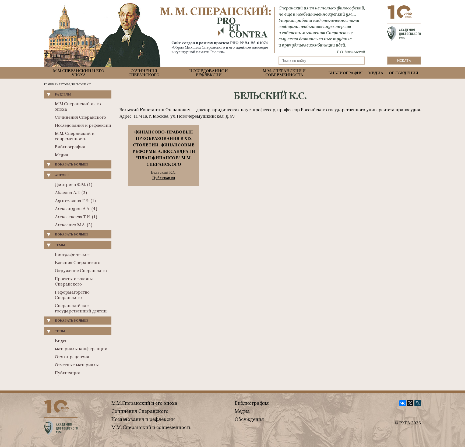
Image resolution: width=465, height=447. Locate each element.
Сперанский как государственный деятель (81, 308)
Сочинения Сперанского (143, 73)
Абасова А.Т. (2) (71, 192)
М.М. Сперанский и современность (284, 73)
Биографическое (72, 254)
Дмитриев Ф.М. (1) (73, 184)
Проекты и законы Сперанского (74, 281)
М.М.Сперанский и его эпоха (78, 73)
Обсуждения (403, 73)
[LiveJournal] (417, 403)
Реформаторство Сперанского (72, 295)
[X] (410, 403)
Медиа (375, 73)
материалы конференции (81, 348)
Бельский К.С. (163, 172)
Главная (50, 84)
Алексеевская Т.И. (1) (76, 216)
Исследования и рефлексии (208, 73)
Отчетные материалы (77, 364)
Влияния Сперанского (77, 262)
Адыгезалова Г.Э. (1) (75, 200)
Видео (61, 340)
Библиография (345, 73)
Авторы (64, 84)
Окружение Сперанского (81, 270)
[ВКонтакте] (402, 403)
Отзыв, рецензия (72, 356)
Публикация (67, 372)
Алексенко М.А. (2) (73, 224)
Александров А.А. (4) (76, 208)
